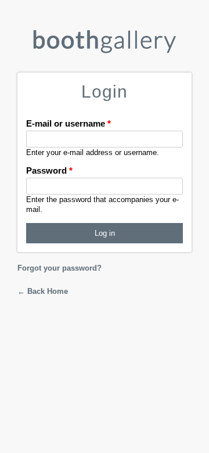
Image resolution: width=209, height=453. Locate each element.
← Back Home (42, 291)
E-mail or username (68, 123)
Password (49, 170)
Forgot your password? (59, 268)
